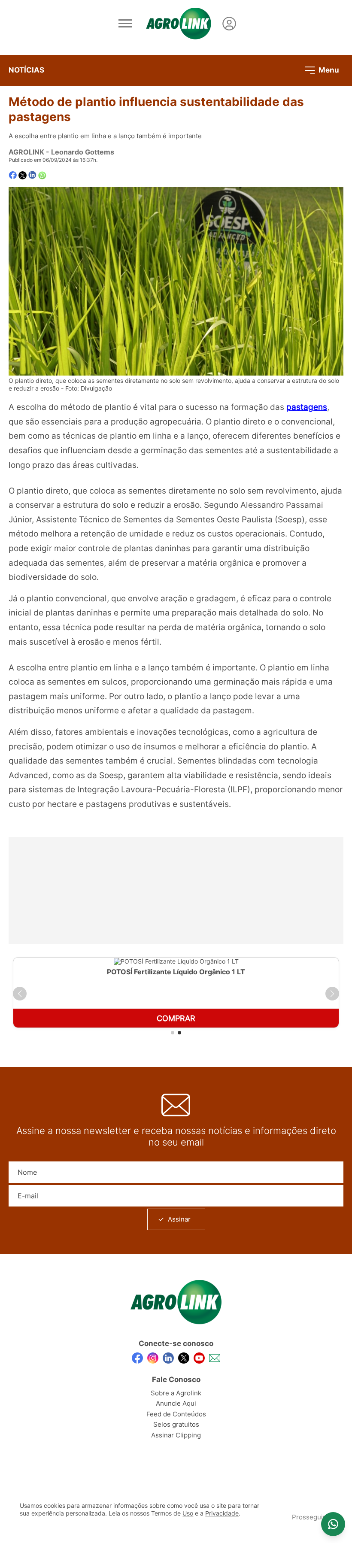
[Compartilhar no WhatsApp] (42, 175)
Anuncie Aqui (176, 1403)
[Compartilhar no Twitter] (22, 175)
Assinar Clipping (176, 1435)
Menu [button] (328, 69)
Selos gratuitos (176, 1424)
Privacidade (222, 1513)
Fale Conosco (176, 1379)
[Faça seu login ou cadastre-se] (229, 23)
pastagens (306, 407)
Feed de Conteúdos (176, 1414)
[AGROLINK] (178, 23)
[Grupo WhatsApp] (333, 1524)
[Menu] (125, 23)
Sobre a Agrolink (176, 1393)
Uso (187, 1513)
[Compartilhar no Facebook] (13, 175)
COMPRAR (176, 1018)
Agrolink (26, 152)
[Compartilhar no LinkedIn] (32, 175)
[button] (20, 993)
